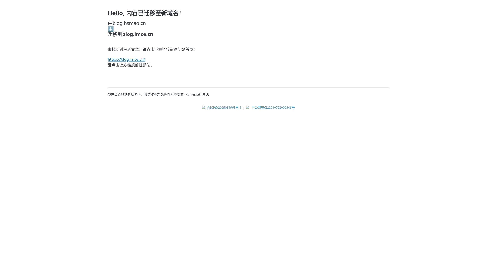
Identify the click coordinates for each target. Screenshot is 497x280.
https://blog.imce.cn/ (126, 59)
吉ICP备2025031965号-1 (224, 107)
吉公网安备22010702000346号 (273, 107)
